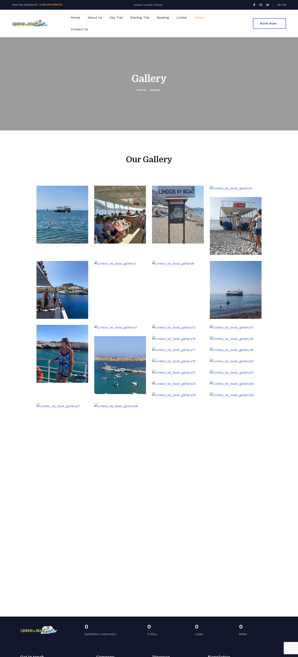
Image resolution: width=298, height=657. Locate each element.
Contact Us (79, 29)
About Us (95, 17)
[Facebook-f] (254, 5)
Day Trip (116, 17)
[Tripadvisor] (267, 5)
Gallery (199, 17)
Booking (163, 17)
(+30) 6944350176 (50, 4)
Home (75, 17)
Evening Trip (139, 17)
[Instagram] (261, 5)
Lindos (182, 17)
